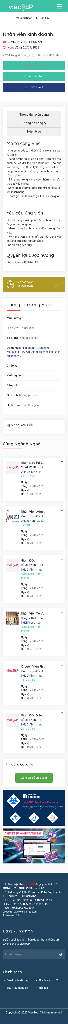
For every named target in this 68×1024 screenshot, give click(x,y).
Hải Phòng (29, 622)
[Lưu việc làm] (62, 461)
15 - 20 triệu (28, 679)
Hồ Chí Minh (27, 328)
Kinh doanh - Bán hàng (35, 347)
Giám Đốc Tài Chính (34, 463)
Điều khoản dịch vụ (18, 980)
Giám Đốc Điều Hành (35, 715)
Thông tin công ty (34, 123)
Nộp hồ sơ (34, 131)
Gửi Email (36, 87)
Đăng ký (44, 17)
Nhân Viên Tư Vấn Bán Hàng (41, 613)
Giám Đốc (28, 560)
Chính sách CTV (48, 980)
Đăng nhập (25, 17)
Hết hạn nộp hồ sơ (35, 65)
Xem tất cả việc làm (34, 777)
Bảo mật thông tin (17, 987)
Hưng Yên (29, 520)
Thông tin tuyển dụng (34, 114)
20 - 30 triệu (28, 476)
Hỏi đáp (43, 987)
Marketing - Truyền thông (22, 351)
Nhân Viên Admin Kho (36, 511)
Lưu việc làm (35, 76)
